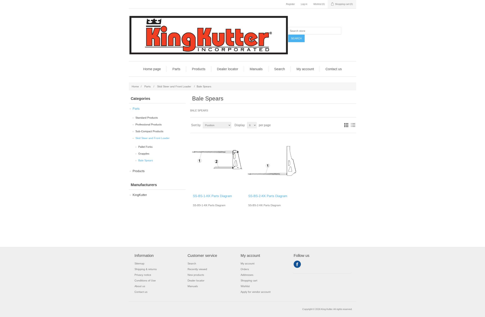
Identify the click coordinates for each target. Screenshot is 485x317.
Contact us (333, 69)
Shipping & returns (146, 269)
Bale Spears (145, 160)
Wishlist (245, 286)
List (353, 125)
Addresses (247, 274)
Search (296, 38)
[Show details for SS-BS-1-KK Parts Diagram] (218, 163)
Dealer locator (227, 69)
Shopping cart (249, 280)
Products (198, 69)
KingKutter (140, 195)
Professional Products (148, 124)
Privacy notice (143, 274)
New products (196, 274)
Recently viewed (197, 269)
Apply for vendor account (256, 291)
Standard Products (146, 117)
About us (140, 286)
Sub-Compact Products (149, 131)
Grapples (143, 153)
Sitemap (139, 263)
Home (135, 86)
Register (290, 4)
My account (305, 69)
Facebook (297, 264)
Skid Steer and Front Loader (152, 138)
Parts (176, 69)
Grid (346, 125)
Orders (245, 269)
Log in (304, 4)
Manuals (256, 69)
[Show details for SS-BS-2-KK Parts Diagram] (273, 163)
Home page (152, 69)
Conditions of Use (145, 280)
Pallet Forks (145, 146)
